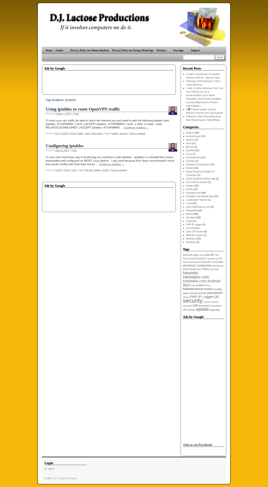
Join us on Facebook (197, 445)
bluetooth (193, 258)
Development (193, 157)
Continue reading (136, 127)
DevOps (190, 161)
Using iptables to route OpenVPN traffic (83, 109)
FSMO (205, 269)
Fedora (72, 133)
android (187, 254)
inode (192, 285)
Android (190, 132)
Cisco (189, 154)
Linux (87, 133)
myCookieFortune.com (198, 207)
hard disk (214, 269)
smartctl (207, 302)
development (195, 262)
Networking (97, 133)
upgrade (215, 309)
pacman (202, 293)
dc (220, 258)
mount (192, 293)
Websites (160, 51)
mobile (208, 289)
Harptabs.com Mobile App (199, 196)
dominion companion (197, 265)
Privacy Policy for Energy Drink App (132, 50)
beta (207, 254)
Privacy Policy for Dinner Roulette (89, 50)
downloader (218, 266)
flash (198, 269)
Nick (76, 113)
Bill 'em (190, 147)
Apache (190, 139)
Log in (51, 468)
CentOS (64, 133)
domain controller (212, 261)
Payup (189, 221)
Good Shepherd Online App (200, 178)
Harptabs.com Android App (202, 283)
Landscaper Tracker (196, 199)
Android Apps (193, 136)
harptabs (190, 273)
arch (202, 255)
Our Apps (178, 51)
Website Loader (194, 235)
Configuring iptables (65, 145)
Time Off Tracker (194, 231)
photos (186, 297)
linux (208, 285)
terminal (204, 305)
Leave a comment (137, 133)
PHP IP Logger (194, 224)
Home (49, 50)
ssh (195, 305)
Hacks (189, 189)
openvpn (124, 133)
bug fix (202, 258)
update (202, 309)
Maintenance (193, 289)
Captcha (211, 258)
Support (195, 50)
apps (196, 254)
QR (216, 297)
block (185, 258)
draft (186, 269)
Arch (57, 133)
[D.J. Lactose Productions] (134, 27)
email (192, 269)
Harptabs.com (193, 192)
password (214, 293)
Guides (58, 51)
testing (212, 306)
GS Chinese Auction (196, 182)
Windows (191, 242)
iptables (115, 133)
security (105, 170)
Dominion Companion (198, 164)
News (189, 214)
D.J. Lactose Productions (65, 478)
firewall (89, 170)
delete (186, 262)
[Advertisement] (115, 81)
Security (190, 228)
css (217, 258)
